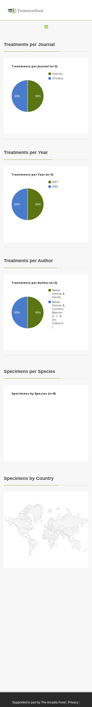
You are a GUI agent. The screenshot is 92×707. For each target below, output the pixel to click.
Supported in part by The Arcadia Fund (39, 702)
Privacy (73, 702)
